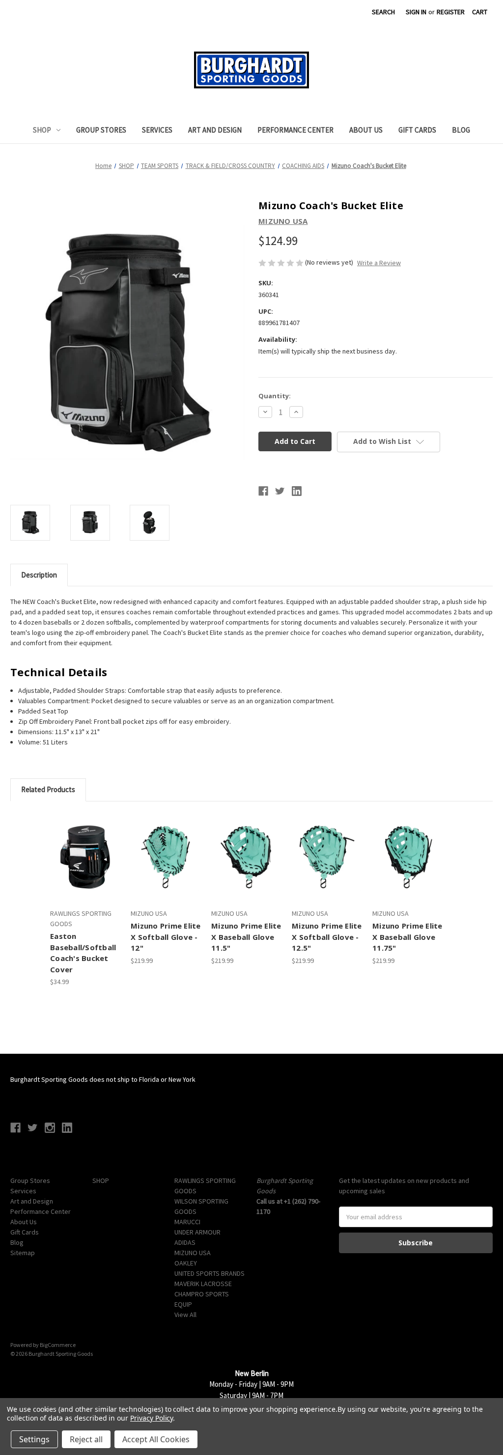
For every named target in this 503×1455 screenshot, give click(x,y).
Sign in (416, 11)
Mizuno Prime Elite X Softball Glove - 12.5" (327, 937)
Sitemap (22, 1252)
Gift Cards (417, 130)
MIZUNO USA (192, 1252)
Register (451, 11)
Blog (461, 130)
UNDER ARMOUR (197, 1232)
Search (383, 11)
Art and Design (215, 130)
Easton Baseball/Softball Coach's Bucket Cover (83, 952)
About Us (366, 130)
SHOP (42, 130)
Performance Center (295, 130)
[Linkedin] (297, 491)
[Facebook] (263, 491)
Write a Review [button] (379, 262)
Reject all (86, 1439)
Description (39, 574)
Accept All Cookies (156, 1439)
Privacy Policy (151, 1418)
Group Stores (101, 130)
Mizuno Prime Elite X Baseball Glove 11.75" (407, 937)
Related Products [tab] (48, 789)
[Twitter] (280, 491)
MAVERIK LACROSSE (203, 1283)
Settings (34, 1439)
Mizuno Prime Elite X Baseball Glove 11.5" (246, 937)
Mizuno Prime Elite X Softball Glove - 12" (166, 937)
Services (157, 130)
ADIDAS (185, 1242)
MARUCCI (187, 1221)
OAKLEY (185, 1263)
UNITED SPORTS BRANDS (209, 1273)
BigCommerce (58, 1344)
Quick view (84, 848)
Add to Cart (85, 865)
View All (185, 1314)
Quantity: (274, 395)
